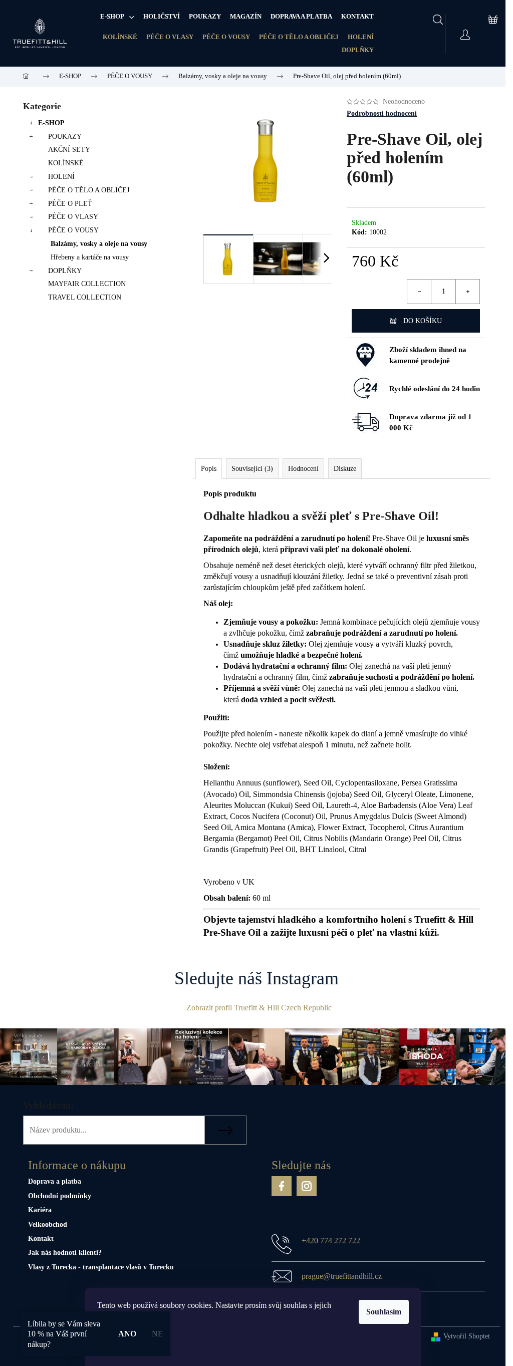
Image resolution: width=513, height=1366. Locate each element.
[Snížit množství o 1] (419, 292)
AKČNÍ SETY (69, 149)
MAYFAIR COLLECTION (87, 284)
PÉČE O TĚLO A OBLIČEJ (299, 37)
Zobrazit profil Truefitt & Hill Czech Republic (259, 1007)
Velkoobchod (47, 1224)
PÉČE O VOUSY (226, 37)
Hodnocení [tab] (303, 468)
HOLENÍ (361, 37)
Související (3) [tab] (252, 468)
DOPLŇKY (358, 50)
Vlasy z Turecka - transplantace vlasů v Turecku (101, 1267)
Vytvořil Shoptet (466, 1336)
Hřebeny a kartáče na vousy (90, 257)
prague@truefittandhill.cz (342, 1276)
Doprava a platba (54, 1181)
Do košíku (422, 321)
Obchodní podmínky (59, 1196)
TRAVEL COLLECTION (84, 297)
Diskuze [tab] (345, 468)
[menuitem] (117, 16)
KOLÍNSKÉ (120, 37)
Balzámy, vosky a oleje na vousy (99, 243)
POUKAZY (65, 136)
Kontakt (41, 1238)
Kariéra (40, 1210)
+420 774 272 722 (331, 1240)
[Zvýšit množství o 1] (467, 292)
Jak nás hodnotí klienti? (65, 1252)
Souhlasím (383, 1311)
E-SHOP (51, 123)
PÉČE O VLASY (169, 37)
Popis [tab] (208, 468)
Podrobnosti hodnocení (382, 113)
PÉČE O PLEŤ (70, 203)
